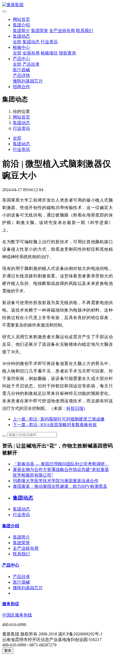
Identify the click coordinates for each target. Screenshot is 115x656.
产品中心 (21, 58)
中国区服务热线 (17, 615)
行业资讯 (49, 42)
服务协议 (10, 604)
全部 (17, 42)
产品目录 (31, 64)
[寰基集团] (57, 5)
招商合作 (21, 86)
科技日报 (74, 408)
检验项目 (49, 53)
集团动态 (21, 36)
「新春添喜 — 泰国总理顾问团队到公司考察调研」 (61, 464)
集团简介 (21, 30)
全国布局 (31, 53)
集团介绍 (21, 25)
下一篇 (55, 424)
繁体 (7, 651)
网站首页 (21, 19)
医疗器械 (21, 70)
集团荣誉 (39, 30)
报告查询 (67, 53)
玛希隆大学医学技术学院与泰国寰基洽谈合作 (55, 480)
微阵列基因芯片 (28, 81)
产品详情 (21, 75)
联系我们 (84, 30)
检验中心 (21, 47)
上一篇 (59, 419)
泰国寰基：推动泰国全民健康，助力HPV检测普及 (60, 486)
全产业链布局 (62, 30)
